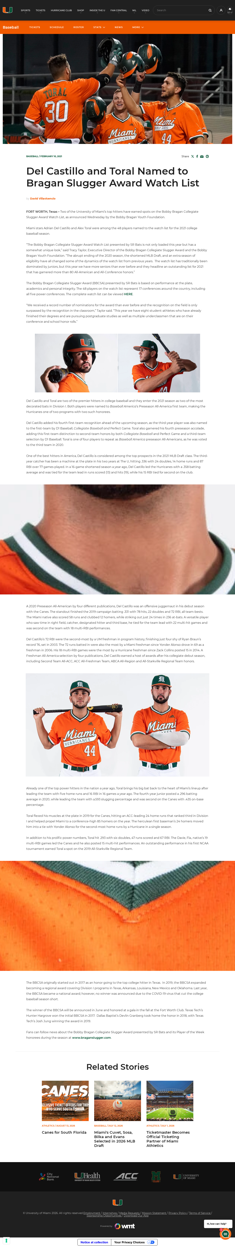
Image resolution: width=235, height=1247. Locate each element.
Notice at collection (94, 1242)
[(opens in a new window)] (49, 1176)
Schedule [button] (57, 27)
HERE (128, 294)
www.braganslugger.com (91, 1037)
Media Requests (129, 1213)
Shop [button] (80, 10)
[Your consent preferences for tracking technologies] (6, 1240)
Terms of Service (200, 1213)
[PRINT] (206, 156)
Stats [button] (97, 27)
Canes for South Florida (64, 1132)
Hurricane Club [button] (61, 10)
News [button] (119, 27)
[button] (221, 10)
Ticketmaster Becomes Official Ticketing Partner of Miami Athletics (168, 1139)
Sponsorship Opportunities (104, 1215)
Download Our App (136, 1215)
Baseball (11, 27)
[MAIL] (201, 156)
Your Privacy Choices (129, 1242)
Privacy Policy (178, 1213)
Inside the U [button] (97, 10)
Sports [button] (25, 10)
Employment (92, 1213)
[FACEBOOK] (196, 156)
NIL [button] (134, 10)
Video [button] (145, 10)
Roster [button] (78, 27)
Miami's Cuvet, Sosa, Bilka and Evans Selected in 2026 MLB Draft (114, 1139)
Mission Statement (154, 1213)
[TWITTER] (192, 156)
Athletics (48, 1126)
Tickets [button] (40, 10)
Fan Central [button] (119, 10)
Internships (110, 1213)
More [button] (136, 27)
